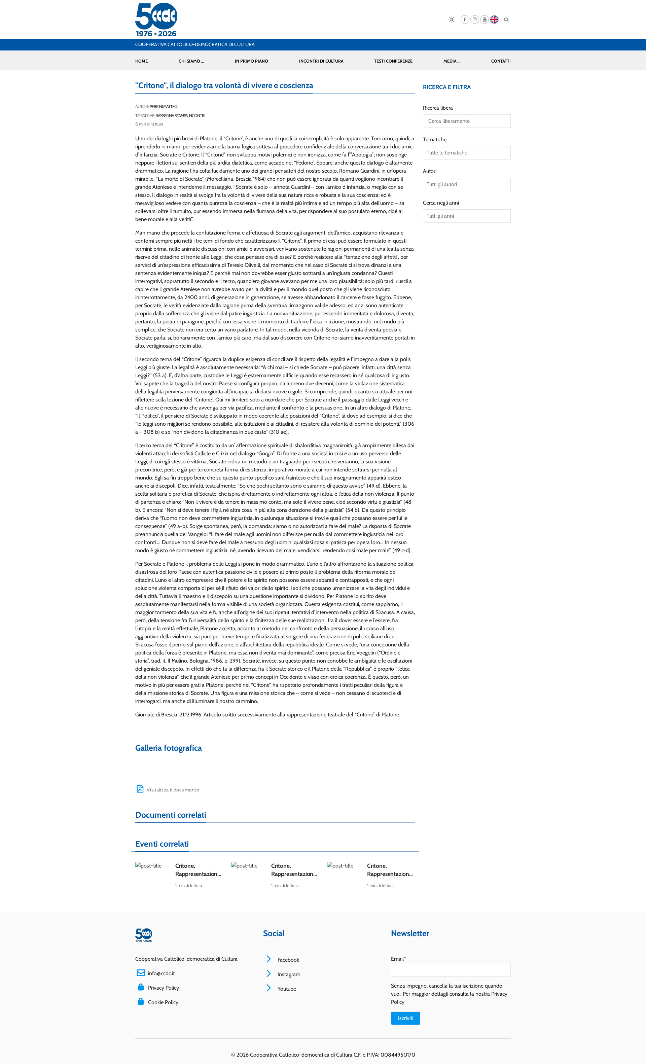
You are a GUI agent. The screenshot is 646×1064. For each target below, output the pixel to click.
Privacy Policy (163, 988)
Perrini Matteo (163, 106)
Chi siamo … (191, 61)
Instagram (288, 974)
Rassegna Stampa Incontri (180, 115)
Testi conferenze (393, 61)
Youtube (286, 989)
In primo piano (251, 61)
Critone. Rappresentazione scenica (197, 873)
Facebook (287, 960)
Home (141, 61)
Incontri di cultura (321, 61)
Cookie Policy (163, 1002)
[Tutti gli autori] (467, 184)
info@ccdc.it (161, 973)
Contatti (501, 61)
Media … (451, 61)
